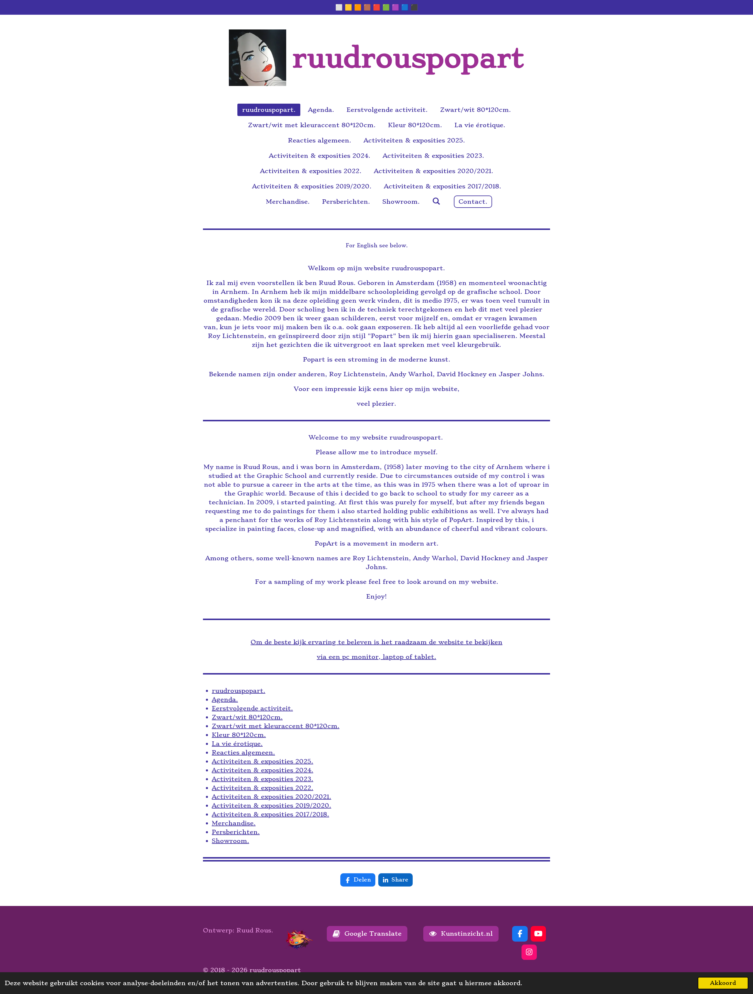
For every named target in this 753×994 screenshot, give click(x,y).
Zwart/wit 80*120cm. (247, 717)
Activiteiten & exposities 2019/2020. (271, 805)
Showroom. (230, 840)
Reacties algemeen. (243, 752)
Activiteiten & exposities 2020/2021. (271, 796)
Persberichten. (236, 832)
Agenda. (225, 699)
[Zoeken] (436, 201)
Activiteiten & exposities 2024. (262, 770)
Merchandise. (234, 823)
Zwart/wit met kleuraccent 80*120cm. (275, 726)
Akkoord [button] (723, 983)
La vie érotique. (237, 743)
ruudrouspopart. (238, 690)
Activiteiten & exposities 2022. (262, 787)
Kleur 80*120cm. (239, 734)
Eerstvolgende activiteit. (252, 708)
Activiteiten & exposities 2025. (262, 761)
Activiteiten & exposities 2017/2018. (270, 814)
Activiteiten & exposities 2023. (262, 779)
